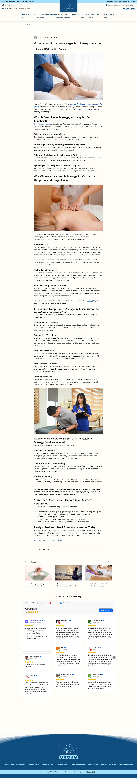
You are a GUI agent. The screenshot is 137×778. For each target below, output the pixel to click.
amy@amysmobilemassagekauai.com (17, 8)
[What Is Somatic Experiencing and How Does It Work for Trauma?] (68, 572)
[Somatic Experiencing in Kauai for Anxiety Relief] (38, 572)
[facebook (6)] (127, 9)
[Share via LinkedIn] (44, 549)
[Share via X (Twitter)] (39, 549)
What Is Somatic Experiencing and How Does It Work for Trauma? (68, 585)
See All (110, 562)
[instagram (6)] (124, 9)
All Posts (27, 24)
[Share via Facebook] (35, 549)
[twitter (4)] (129, 9)
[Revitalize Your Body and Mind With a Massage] (98, 572)
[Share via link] (48, 549)
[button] (91, 18)
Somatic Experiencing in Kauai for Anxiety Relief (36, 585)
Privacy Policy (91, 772)
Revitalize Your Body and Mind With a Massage (97, 585)
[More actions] (102, 37)
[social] (134, 9)
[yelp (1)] (132, 9)
